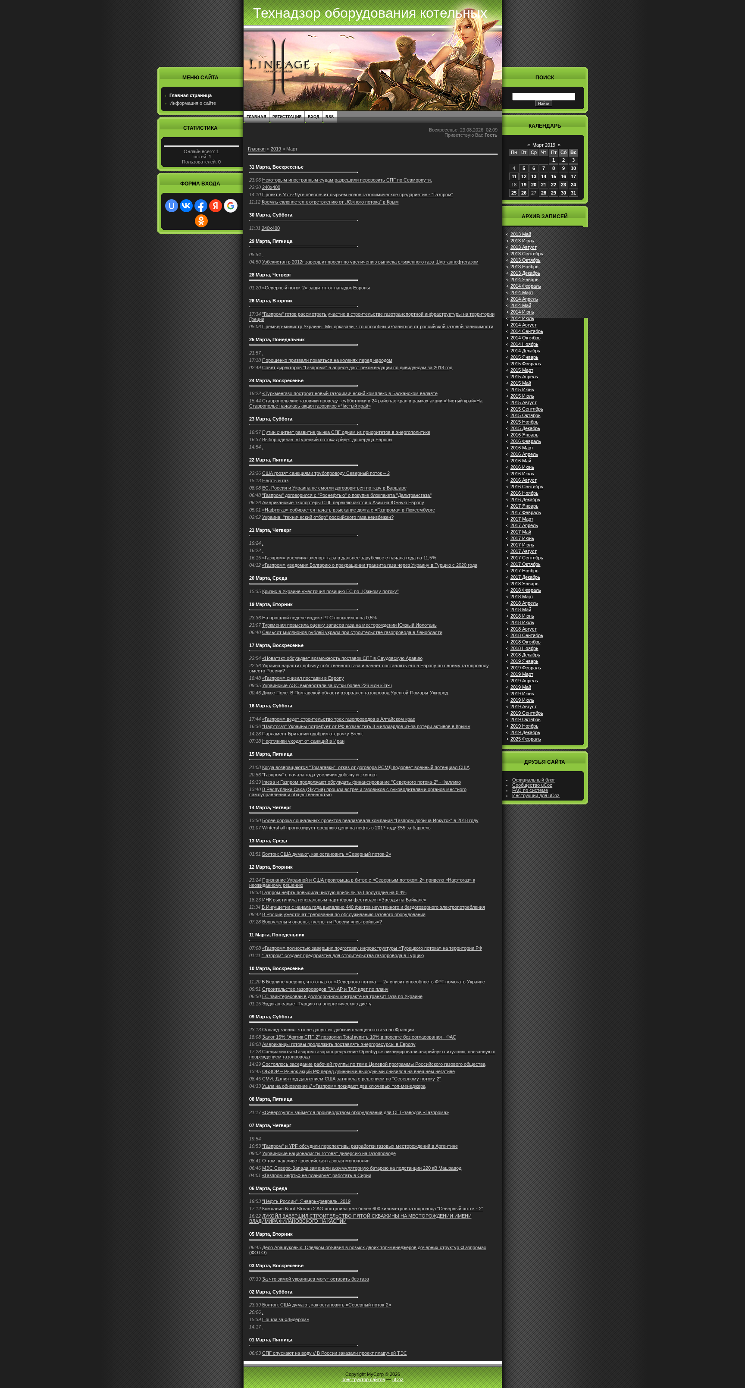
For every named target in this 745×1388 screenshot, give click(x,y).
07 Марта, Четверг (270, 1125)
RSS (330, 117)
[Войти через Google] (231, 206)
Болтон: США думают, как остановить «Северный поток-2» (326, 854)
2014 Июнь (522, 311)
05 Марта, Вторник (271, 1234)
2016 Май (520, 460)
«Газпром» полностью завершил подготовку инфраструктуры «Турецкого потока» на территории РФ (372, 948)
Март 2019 (543, 145)
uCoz (398, 1379)
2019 (276, 148)
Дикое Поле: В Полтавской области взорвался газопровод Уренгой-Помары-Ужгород (355, 692)
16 (563, 176)
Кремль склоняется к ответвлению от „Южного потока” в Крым (330, 201)
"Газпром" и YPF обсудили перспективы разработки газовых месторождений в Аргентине (360, 1146)
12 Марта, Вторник (271, 867)
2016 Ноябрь (524, 493)
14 (543, 176)
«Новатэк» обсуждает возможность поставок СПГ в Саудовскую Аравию (342, 658)
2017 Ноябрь (524, 570)
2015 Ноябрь (524, 421)
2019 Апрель (524, 680)
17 (573, 176)
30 (563, 192)
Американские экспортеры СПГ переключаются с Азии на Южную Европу (343, 502)
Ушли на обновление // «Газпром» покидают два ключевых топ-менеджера (344, 1086)
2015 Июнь (522, 389)
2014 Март (521, 292)
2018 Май (520, 609)
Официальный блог (533, 779)
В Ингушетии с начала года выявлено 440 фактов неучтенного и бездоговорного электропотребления (373, 907)
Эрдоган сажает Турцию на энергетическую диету (317, 1003)
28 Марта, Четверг (270, 274)
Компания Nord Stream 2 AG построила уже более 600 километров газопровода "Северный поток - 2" (372, 1208)
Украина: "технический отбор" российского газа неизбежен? (328, 517)
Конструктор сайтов (363, 1379)
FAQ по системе (530, 790)
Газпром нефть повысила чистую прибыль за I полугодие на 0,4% (334, 892)
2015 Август (523, 402)
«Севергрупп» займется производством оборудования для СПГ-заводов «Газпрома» (355, 1112)
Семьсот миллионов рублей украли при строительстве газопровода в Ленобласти (352, 632)
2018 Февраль (525, 590)
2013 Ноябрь (524, 266)
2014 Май (520, 305)
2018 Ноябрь (524, 648)
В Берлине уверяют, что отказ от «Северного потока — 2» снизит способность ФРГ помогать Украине (373, 981)
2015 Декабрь (525, 428)
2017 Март (521, 518)
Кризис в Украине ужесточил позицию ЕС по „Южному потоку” (330, 591)
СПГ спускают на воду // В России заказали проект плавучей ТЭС (334, 1353)
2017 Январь (524, 506)
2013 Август (523, 247)
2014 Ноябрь (524, 344)
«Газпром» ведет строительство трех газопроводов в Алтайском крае (338, 719)
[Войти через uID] (171, 205)
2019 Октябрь (525, 719)
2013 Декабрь (525, 273)
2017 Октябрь (525, 564)
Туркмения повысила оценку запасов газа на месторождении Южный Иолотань (349, 625)
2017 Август (523, 551)
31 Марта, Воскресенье (276, 167)
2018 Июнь (522, 616)
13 (533, 176)
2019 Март (521, 674)
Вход (313, 117)
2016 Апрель (524, 454)
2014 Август (523, 324)
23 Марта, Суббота (270, 418)
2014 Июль (522, 318)
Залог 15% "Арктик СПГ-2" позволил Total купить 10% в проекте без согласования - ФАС (359, 1036)
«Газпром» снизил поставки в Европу (303, 678)
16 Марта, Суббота (270, 705)
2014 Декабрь (525, 350)
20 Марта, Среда (268, 578)
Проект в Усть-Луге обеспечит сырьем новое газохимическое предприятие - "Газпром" (357, 194)
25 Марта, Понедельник (277, 339)
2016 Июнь (522, 467)
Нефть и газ (275, 480)
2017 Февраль (525, 512)
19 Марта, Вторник (271, 604)
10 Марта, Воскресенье (276, 968)
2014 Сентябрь (526, 331)
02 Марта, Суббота (270, 1291)
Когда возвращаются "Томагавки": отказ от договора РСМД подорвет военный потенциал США (366, 767)
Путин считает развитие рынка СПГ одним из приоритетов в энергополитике (346, 432)
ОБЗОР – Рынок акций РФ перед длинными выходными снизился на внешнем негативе (358, 1071)
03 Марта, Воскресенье (276, 1265)
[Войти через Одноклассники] (201, 220)
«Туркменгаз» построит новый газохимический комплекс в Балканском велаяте (350, 393)
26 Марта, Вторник (271, 300)
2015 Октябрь (525, 415)
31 (573, 192)
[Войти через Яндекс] (215, 205)
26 (523, 192)
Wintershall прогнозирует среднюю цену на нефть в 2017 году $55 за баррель (346, 827)
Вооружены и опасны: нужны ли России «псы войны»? (322, 921)
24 (573, 184)
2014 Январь (524, 279)
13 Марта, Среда (268, 840)
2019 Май (520, 687)
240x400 (271, 187)
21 (543, 184)
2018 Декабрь (525, 654)
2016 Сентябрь (526, 486)
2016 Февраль (525, 441)
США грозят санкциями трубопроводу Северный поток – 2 (326, 473)
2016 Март (521, 447)
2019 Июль (522, 700)
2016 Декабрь (525, 499)
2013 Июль (522, 240)
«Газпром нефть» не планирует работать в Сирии (316, 1175)
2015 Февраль (525, 363)
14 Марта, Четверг (270, 807)
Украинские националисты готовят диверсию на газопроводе (329, 1153)
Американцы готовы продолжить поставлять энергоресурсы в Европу (339, 1044)
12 (523, 176)
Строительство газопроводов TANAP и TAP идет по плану (325, 989)
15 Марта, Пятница (270, 754)
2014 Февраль (525, 286)
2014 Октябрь (525, 337)
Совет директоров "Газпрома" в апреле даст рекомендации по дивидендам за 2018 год (357, 367)
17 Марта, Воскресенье (276, 645)
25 (513, 192)
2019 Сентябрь (526, 713)
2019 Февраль (525, 667)
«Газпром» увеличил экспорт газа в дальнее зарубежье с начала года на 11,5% (349, 557)
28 (543, 192)
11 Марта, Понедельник (276, 934)
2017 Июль (522, 544)
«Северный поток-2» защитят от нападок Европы (316, 287)
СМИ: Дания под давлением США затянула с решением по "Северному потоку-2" (351, 1078)
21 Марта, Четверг (270, 530)
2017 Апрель (524, 525)
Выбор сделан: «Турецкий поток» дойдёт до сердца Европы (327, 439)
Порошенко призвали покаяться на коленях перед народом (327, 360)
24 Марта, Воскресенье (276, 380)
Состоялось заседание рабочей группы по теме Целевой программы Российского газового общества (373, 1064)
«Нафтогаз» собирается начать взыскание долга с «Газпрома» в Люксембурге (348, 509)
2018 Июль (522, 622)
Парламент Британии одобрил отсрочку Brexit (312, 733)
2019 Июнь (522, 693)
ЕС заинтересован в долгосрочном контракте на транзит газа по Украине (342, 996)
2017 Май (520, 531)
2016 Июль (522, 473)
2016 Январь (524, 434)
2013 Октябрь (525, 260)
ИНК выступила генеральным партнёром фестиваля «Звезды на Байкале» (344, 899)
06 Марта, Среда (268, 1188)
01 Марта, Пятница (270, 1339)
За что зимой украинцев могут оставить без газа (315, 1278)
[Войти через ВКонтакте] (186, 205)
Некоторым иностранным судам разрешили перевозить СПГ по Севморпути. (347, 179)
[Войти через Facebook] (200, 205)
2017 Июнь (522, 538)
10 (573, 168)
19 (523, 184)
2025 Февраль (525, 738)
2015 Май (520, 383)
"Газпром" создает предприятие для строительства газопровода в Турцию (343, 955)
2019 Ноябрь (524, 726)
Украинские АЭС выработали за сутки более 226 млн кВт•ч (327, 685)
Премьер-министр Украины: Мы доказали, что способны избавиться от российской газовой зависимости (377, 326)
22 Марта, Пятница (270, 459)
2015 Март (521, 370)
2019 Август (523, 706)
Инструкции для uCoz (536, 795)
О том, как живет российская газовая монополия (315, 1160)
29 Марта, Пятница (270, 241)
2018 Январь (524, 583)
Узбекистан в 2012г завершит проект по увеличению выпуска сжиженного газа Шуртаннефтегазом (370, 261)
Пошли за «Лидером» (285, 1319)
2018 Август (523, 628)
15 (553, 176)
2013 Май (520, 234)
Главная (256, 117)
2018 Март (521, 596)
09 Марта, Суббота (270, 1016)
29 (553, 192)
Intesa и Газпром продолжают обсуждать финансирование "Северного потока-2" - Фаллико (361, 782)
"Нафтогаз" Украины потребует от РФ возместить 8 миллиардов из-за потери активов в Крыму (366, 726)
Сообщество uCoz (532, 785)
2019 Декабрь (525, 732)
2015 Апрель (524, 376)
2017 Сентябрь (526, 557)
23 (563, 184)
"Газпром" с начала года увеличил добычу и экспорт (319, 774)
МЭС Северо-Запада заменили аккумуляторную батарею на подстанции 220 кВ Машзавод (361, 1168)
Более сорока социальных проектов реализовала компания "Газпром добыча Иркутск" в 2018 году (370, 820)
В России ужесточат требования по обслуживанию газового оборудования (344, 914)
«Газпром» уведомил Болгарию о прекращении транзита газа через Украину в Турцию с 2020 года (369, 565)
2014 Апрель (524, 298)
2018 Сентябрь (526, 635)
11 (514, 176)
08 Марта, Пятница (270, 1099)
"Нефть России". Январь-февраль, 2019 (306, 1201)
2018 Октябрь (525, 641)
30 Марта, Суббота (270, 214)
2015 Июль (522, 396)
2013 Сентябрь (526, 253)
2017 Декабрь (525, 577)
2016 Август (523, 480)
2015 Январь (524, 357)
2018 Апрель (524, 603)
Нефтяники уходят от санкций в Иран (303, 741)
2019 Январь (524, 661)
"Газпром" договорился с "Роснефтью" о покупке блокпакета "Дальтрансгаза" (347, 495)
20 (533, 184)
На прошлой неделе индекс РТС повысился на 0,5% (319, 617)
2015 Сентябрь (526, 408)
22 (553, 184)
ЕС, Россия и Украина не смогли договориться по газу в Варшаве (334, 487)
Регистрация (286, 117)
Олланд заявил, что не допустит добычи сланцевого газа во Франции (338, 1029)
